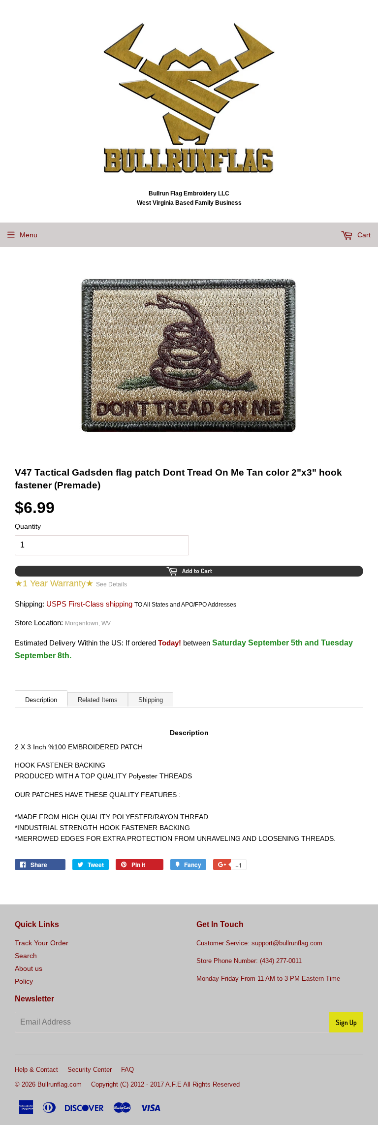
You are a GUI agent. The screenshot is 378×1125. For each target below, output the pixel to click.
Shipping (150, 700)
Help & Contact (36, 1069)
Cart (363, 235)
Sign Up (346, 1022)
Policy (24, 981)
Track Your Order (41, 943)
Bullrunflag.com (59, 1084)
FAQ (127, 1069)
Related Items (98, 700)
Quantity (28, 526)
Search (26, 956)
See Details (111, 584)
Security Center (89, 1069)
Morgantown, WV (88, 623)
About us (28, 968)
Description (41, 700)
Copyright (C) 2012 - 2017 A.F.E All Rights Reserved (165, 1084)
